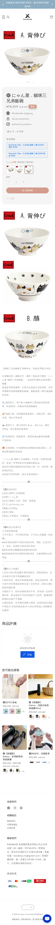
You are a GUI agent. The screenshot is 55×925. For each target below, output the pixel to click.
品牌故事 (11, 827)
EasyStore (38, 914)
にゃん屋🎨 (20, 162)
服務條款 (16, 919)
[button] (3, 17)
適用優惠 (10, 139)
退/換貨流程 (37, 919)
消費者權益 (12, 824)
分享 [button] (12, 198)
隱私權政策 (26, 919)
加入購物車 (27, 190)
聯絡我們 (11, 821)
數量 (8, 177)
